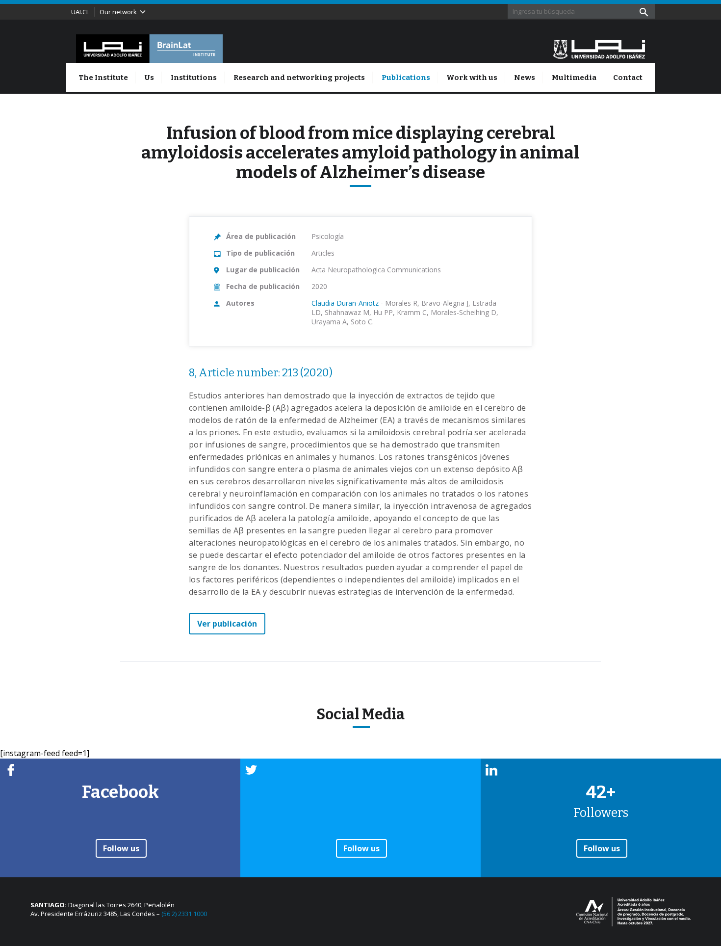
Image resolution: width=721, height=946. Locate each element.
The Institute (103, 77)
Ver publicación (227, 623)
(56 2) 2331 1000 (184, 913)
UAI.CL (80, 11)
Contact (628, 77)
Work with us (471, 77)
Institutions (194, 77)
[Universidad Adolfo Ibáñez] (599, 48)
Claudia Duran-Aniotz (345, 303)
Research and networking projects (299, 77)
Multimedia (574, 77)
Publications (406, 77)
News (524, 77)
